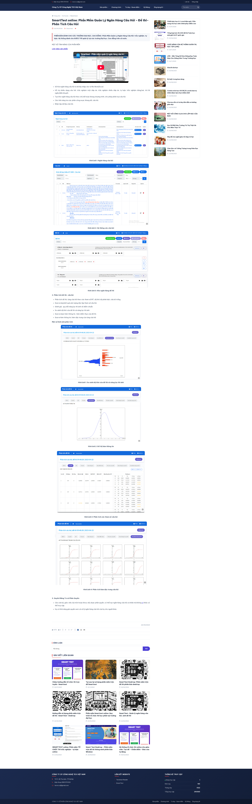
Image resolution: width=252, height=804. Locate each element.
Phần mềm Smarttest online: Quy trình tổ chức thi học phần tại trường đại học (101, 715)
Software (65, 16)
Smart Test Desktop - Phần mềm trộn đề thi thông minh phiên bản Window (99, 749)
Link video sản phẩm (60, 49)
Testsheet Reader (122, 780)
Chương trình (116, 7)
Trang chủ (56, 16)
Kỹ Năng (147, 7)
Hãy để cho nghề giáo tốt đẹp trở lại (180, 137)
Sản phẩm (103, 7)
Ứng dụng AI (158, 7)
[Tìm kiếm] (198, 7)
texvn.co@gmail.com (62, 785)
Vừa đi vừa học (172, 67)
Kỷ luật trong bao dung (175, 79)
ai (142, 603)
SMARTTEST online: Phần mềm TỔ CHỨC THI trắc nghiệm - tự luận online (66, 749)
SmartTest (119, 783)
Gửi (146, 649)
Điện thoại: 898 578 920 (63, 782)
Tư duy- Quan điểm (132, 7)
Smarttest (74, 16)
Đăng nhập (195, 2)
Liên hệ (187, 2)
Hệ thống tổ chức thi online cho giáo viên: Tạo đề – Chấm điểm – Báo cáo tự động (134, 749)
